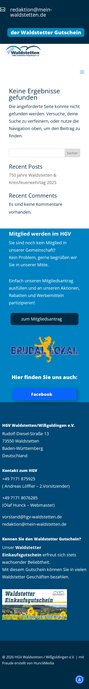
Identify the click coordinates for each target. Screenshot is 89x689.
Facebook (41, 394)
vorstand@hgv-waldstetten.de (32, 517)
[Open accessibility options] (79, 679)
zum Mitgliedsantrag (41, 319)
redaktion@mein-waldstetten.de (34, 524)
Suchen (72, 153)
